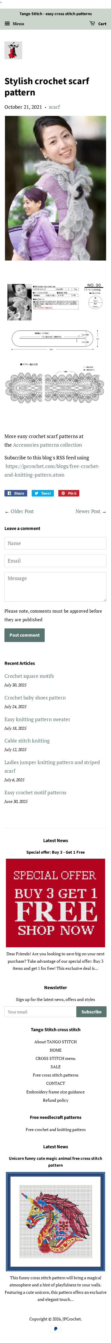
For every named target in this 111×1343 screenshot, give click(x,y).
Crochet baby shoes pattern (35, 697)
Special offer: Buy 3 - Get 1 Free (55, 852)
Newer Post (87, 511)
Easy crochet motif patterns (35, 792)
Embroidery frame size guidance (55, 1092)
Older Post (22, 511)
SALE (56, 1066)
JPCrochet (71, 1319)
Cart (102, 24)
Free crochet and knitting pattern (56, 1129)
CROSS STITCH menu (55, 1058)
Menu (18, 23)
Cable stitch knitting (27, 740)
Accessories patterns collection (47, 444)
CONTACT (55, 1083)
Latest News (55, 840)
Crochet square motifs (29, 676)
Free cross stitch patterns (55, 1075)
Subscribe (91, 1012)
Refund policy (55, 1100)
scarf (54, 106)
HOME (56, 1050)
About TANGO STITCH (55, 1042)
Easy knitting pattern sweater (37, 719)
